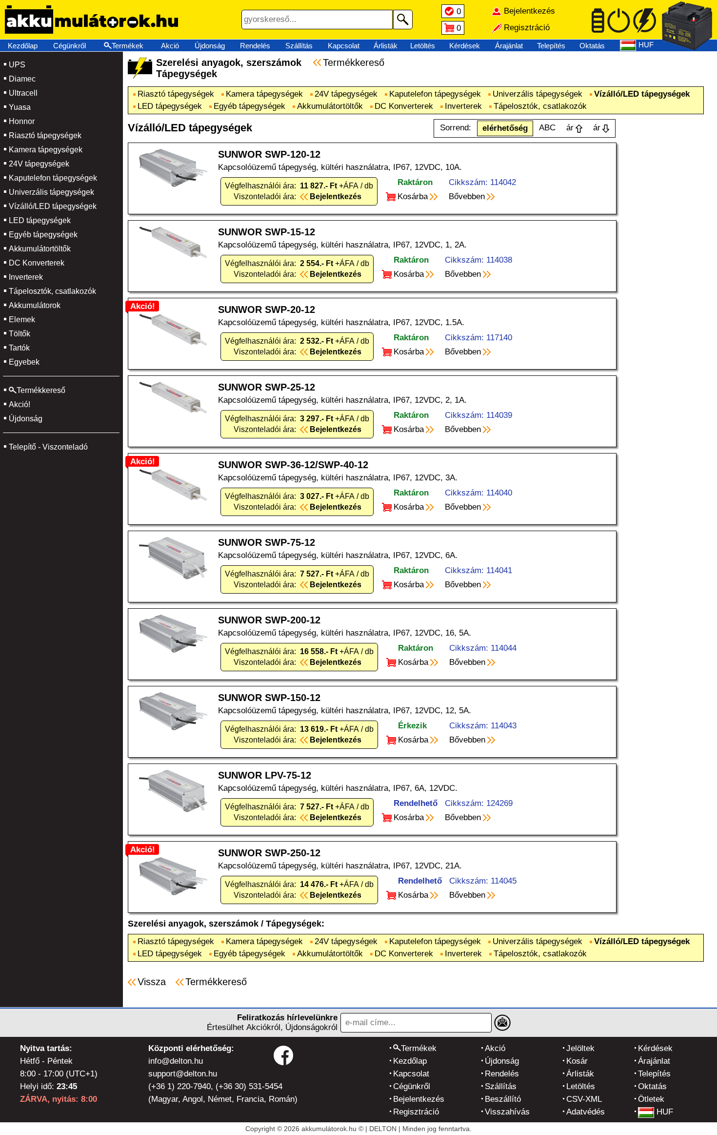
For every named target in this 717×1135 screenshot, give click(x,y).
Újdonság (210, 45)
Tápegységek (293, 924)
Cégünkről (69, 45)
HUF (665, 1111)
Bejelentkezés (418, 1099)
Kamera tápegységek (45, 149)
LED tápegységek (40, 220)
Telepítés (551, 45)
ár (570, 127)
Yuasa (20, 107)
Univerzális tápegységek (51, 192)
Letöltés (422, 45)
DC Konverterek (36, 263)
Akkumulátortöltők (40, 249)
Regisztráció (416, 1111)
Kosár (577, 1061)
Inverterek (26, 277)
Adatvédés (585, 1111)
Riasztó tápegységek (45, 135)
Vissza (152, 981)
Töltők (19, 334)
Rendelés (255, 45)
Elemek (22, 319)
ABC (547, 127)
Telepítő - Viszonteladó (48, 447)
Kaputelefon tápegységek (53, 178)
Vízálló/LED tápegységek (53, 206)
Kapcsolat (343, 45)
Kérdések (464, 45)
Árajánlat (509, 45)
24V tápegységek (39, 164)
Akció (170, 45)
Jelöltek (580, 1048)
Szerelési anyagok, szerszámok (193, 924)
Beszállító (503, 1099)
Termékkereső (353, 62)
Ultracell (23, 93)
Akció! (19, 404)
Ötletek (651, 1099)
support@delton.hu (182, 1073)
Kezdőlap (23, 45)
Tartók (19, 348)
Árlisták (386, 45)
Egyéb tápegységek (43, 234)
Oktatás (592, 45)
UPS (17, 65)
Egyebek (24, 362)
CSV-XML (584, 1099)
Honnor (22, 121)
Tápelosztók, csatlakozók (52, 291)
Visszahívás (507, 1111)
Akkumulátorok (34, 305)
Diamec (22, 79)
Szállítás (299, 45)
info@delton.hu (175, 1061)
